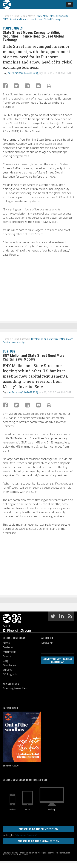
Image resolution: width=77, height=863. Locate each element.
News (6, 643)
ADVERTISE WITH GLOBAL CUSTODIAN (57, 660)
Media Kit (47, 643)
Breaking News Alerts (16, 688)
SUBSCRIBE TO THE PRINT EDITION (38, 829)
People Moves (13, 28)
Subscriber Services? (25, 835)
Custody (9, 351)
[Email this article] (38, 85)
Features (8, 647)
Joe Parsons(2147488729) (22, 73)
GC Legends (10, 674)
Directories (9, 665)
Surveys (7, 669)
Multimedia (9, 652)
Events (7, 656)
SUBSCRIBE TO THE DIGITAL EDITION (38, 841)
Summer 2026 (11, 765)
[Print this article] (49, 86)
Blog (5, 660)
